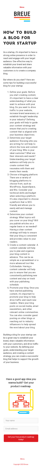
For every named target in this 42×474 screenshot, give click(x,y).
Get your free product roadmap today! (21, 438)
